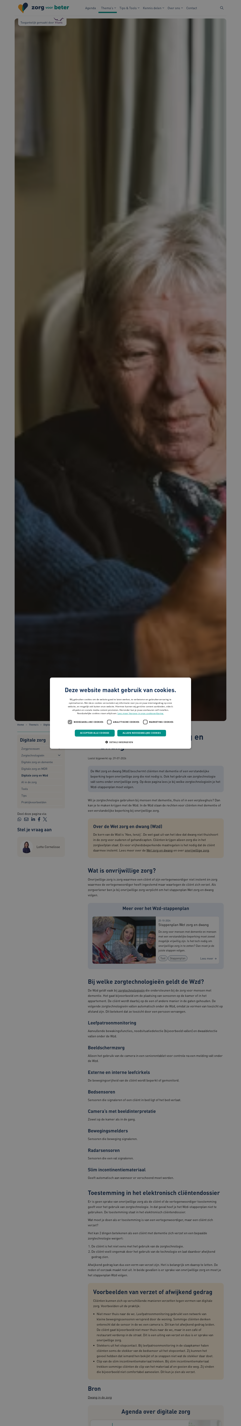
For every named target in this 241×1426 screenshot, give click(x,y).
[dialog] (120, 713)
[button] (120, 742)
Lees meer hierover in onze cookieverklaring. (141, 713)
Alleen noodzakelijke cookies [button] (142, 732)
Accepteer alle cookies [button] (94, 732)
